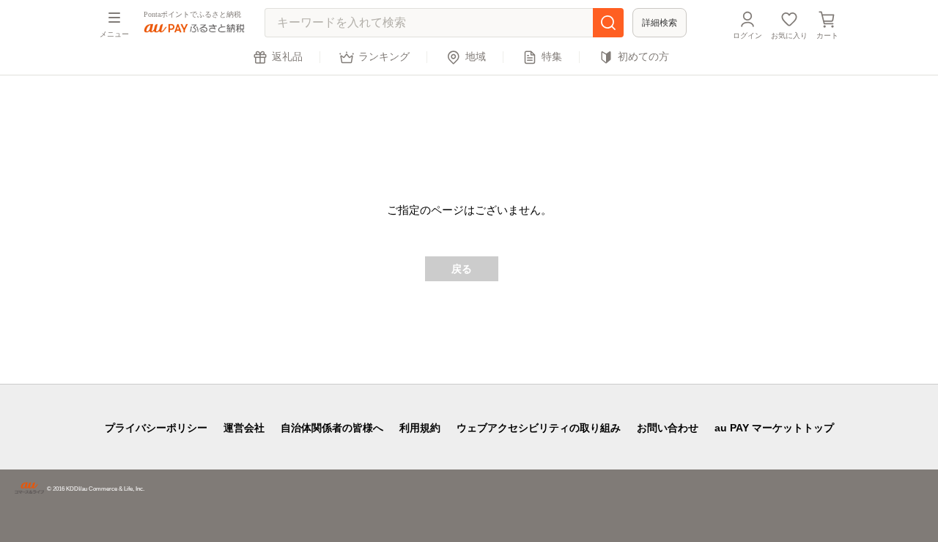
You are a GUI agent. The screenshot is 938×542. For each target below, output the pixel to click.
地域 (475, 56)
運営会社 (244, 428)
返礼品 (287, 56)
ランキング (384, 56)
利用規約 (419, 428)
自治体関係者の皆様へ (332, 428)
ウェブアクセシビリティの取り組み (539, 428)
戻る (461, 269)
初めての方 (643, 56)
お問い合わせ (667, 428)
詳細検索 (659, 23)
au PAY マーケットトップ (774, 428)
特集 (552, 56)
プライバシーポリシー (156, 428)
